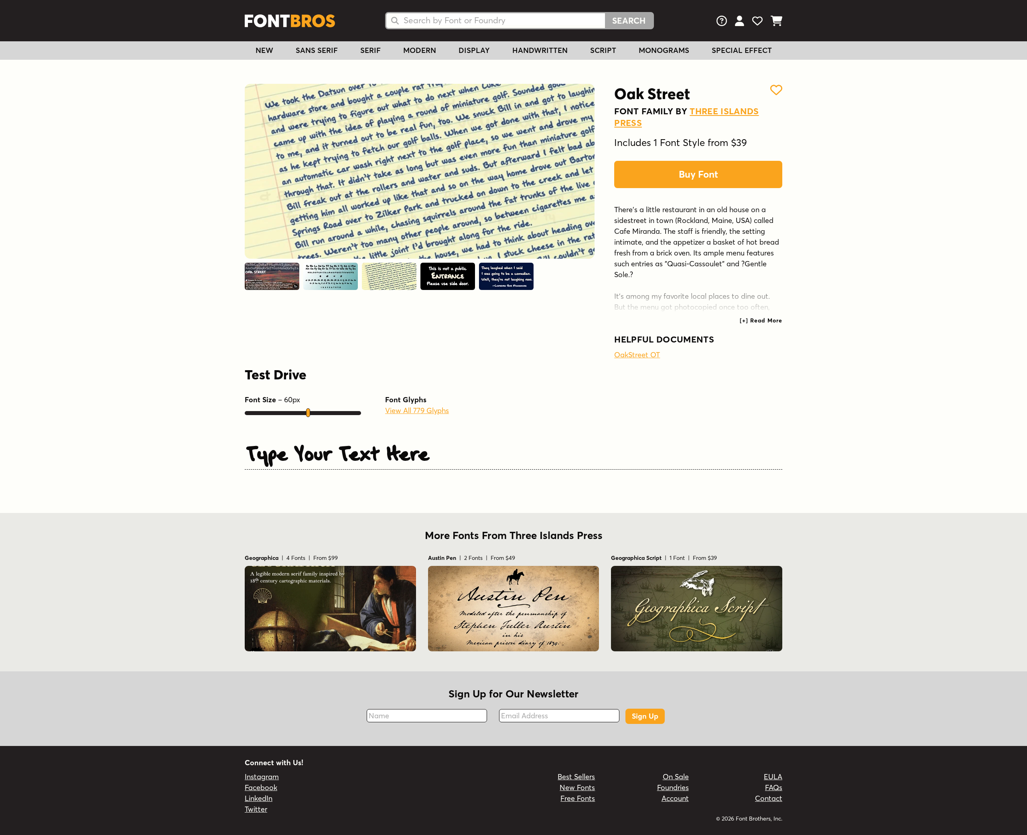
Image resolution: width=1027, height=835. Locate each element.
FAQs (773, 787)
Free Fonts (577, 798)
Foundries (673, 787)
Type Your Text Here (338, 451)
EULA (773, 776)
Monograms (664, 50)
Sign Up (645, 716)
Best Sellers (576, 776)
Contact (768, 798)
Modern (419, 50)
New (264, 50)
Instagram (262, 776)
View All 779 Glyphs (417, 410)
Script (603, 50)
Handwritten (540, 50)
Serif (370, 50)
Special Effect (742, 50)
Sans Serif (317, 50)
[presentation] (761, 320)
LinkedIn (258, 798)
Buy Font (698, 174)
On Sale (676, 776)
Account (675, 798)
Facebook (261, 787)
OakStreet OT (637, 354)
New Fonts (577, 787)
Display (474, 50)
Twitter (256, 809)
